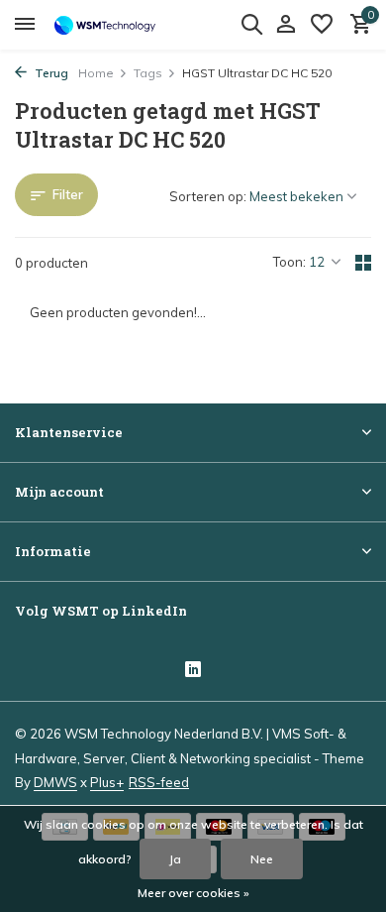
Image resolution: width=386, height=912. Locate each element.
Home (96, 72)
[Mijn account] (285, 25)
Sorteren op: (207, 196)
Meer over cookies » (193, 892)
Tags (148, 72)
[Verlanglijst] (322, 25)
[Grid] (363, 263)
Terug (50, 72)
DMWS (55, 782)
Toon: (289, 262)
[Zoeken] (251, 24)
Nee (261, 859)
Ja (175, 859)
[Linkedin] (193, 671)
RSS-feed (159, 782)
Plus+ (107, 782)
